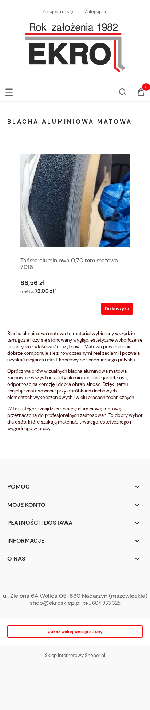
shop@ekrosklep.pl (55, 603)
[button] (9, 90)
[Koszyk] (141, 92)
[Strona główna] (75, 46)
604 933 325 (106, 603)
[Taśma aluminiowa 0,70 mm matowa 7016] (75, 200)
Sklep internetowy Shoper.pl (75, 655)
